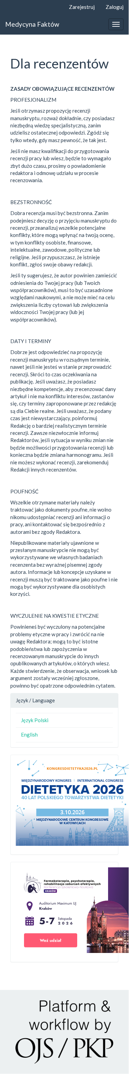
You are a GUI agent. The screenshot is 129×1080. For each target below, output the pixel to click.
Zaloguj (115, 7)
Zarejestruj (82, 7)
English (29, 734)
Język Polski (34, 720)
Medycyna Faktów (32, 24)
